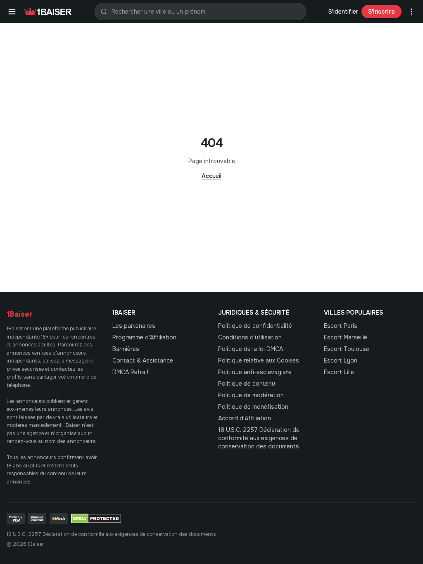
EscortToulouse (346, 349)
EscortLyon (340, 360)
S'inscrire (381, 11)
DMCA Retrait (130, 372)
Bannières (125, 349)
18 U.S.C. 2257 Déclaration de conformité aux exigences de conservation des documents (258, 438)
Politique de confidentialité (255, 325)
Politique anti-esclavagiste (255, 372)
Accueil (211, 176)
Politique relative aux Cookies (258, 360)
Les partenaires (133, 325)
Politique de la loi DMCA (250, 349)
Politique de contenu (246, 383)
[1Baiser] (48, 11)
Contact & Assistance (142, 360)
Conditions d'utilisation (250, 337)
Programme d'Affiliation (144, 337)
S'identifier (343, 11)
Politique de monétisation (253, 406)
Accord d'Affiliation (244, 418)
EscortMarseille (345, 337)
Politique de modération (251, 395)
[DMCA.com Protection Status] (96, 519)
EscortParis (340, 325)
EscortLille (339, 372)
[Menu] (12, 12)
